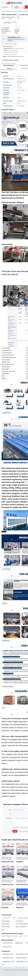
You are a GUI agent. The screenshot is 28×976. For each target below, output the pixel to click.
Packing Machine (6, 921)
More (3, 964)
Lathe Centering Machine (22, 924)
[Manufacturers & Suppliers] (14, 2)
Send (15, 831)
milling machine (5, 924)
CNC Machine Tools (7, 943)
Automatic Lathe (7, 946)
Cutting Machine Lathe (8, 961)
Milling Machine (19, 943)
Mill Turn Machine (6, 926)
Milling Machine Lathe (22, 961)
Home (3, 11)
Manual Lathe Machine (21, 926)
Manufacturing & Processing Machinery (14, 11)
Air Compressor (19, 921)
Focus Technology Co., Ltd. (19, 969)
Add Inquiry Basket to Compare (10, 60)
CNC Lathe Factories (8, 954)
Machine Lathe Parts (22, 958)
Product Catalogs (23, 918)
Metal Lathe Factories (8, 958)
